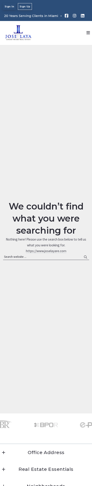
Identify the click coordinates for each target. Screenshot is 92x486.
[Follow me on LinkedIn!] (83, 16)
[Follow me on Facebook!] (67, 16)
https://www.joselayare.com (46, 251)
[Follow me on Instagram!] (75, 16)
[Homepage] (18, 33)
